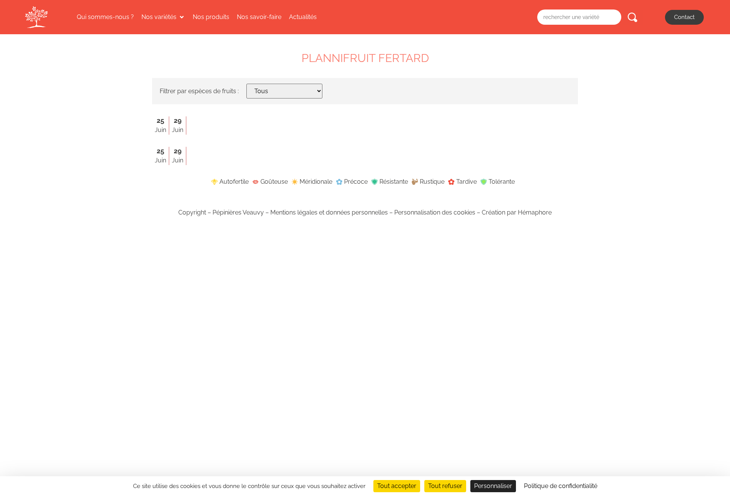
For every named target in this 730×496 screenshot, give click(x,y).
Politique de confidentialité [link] (560, 486)
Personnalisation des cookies (434, 212)
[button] (163, 17)
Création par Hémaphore (517, 212)
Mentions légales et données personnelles (329, 212)
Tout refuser (445, 486)
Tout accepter (396, 486)
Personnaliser (493, 486)
